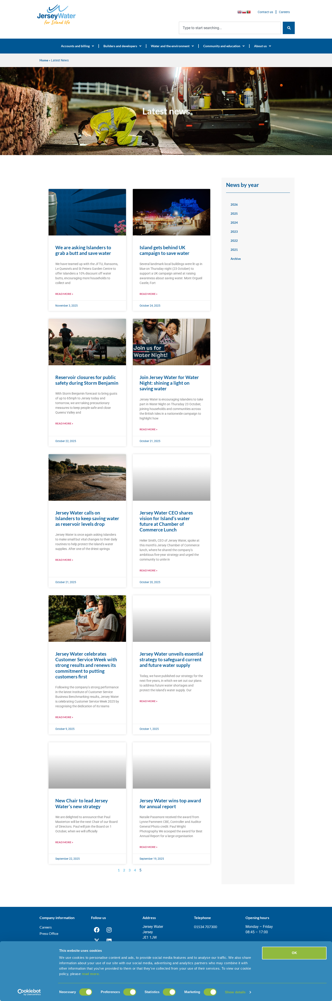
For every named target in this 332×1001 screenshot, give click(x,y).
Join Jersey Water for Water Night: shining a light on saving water (169, 382)
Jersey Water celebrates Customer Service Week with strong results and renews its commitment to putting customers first (86, 665)
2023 (234, 231)
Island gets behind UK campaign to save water (164, 250)
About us (260, 46)
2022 (234, 240)
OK (294, 953)
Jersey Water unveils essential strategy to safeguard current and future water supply (171, 659)
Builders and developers (120, 46)
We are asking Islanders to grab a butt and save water (83, 250)
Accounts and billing (75, 46)
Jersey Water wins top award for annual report (170, 803)
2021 (234, 249)
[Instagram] (109, 929)
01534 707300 (205, 926)
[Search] (289, 28)
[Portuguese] (248, 12)
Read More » (64, 294)
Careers (284, 12)
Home (44, 60)
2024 (234, 222)
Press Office (49, 933)
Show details (235, 992)
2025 (234, 213)
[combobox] (230, 28)
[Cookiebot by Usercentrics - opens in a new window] (29, 992)
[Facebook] (96, 929)
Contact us (265, 12)
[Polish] (244, 12)
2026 (234, 204)
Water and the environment (170, 46)
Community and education (221, 46)
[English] (239, 12)
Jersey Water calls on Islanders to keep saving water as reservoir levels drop (87, 518)
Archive (236, 259)
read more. (91, 974)
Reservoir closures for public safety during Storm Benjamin (86, 380)
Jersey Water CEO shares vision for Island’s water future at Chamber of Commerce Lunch (166, 521)
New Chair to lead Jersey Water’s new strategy (81, 803)
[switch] (129, 992)
